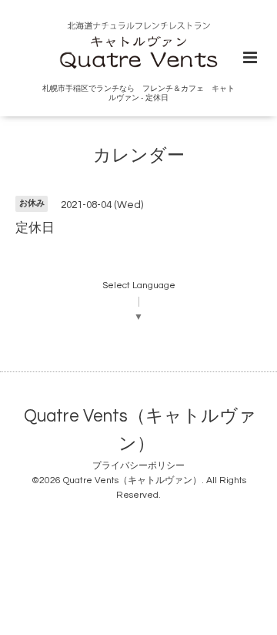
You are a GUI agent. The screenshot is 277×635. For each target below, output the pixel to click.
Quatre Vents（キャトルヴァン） (140, 430)
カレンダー (139, 155)
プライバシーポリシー (138, 466)
